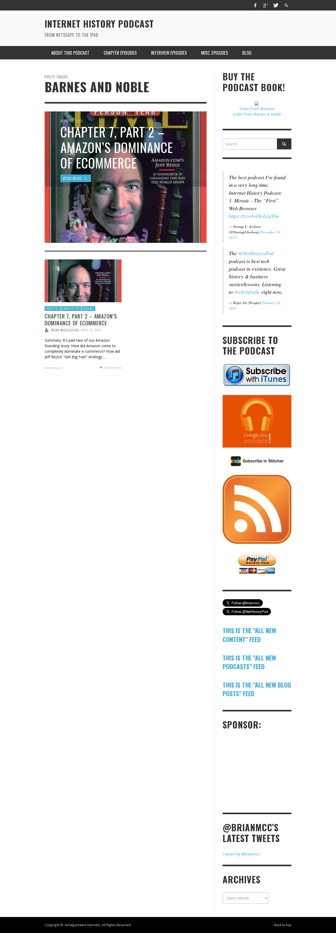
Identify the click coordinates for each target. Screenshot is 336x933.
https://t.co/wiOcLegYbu (254, 215)
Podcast (88, 308)
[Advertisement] (262, 770)
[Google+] (265, 5)
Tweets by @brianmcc (241, 854)
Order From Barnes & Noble (257, 114)
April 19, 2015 (91, 330)
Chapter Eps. (71, 308)
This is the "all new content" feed (249, 635)
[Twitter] (275, 5)
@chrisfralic (247, 291)
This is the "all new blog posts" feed (257, 689)
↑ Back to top (281, 925)
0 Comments (112, 368)
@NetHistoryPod (256, 253)
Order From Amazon (257, 108)
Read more (53, 368)
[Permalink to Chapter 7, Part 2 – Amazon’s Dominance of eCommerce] (83, 280)
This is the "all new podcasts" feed (249, 662)
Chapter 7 (53, 308)
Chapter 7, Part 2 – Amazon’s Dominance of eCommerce (81, 319)
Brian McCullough (65, 330)
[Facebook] (255, 5)
